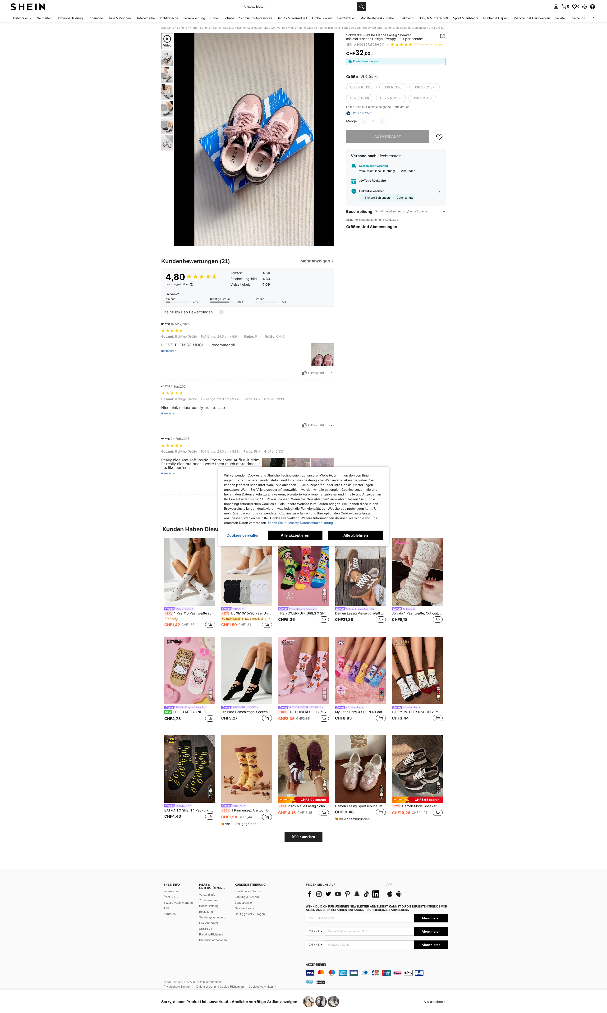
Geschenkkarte (244, 908)
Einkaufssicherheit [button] (372, 191)
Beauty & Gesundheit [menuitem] (292, 18)
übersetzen (168, 351)
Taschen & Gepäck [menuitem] (496, 18)
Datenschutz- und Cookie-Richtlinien (220, 986)
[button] (584, 6)
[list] (344, 894)
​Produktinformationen (213, 940)
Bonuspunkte (243, 902)
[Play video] (254, 139)
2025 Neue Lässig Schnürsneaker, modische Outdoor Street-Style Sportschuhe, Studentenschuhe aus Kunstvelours (304, 806)
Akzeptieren (316, 964)
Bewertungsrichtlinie (177, 284)
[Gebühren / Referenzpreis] (372, 53)
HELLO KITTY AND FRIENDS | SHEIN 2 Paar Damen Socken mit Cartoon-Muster (190, 712)
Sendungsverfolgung (212, 917)
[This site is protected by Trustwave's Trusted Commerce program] (309, 982)
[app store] (389, 896)
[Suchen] (361, 6)
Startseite (167, 27)
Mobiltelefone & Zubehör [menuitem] (377, 18)
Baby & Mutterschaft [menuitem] (433, 18)
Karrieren (170, 914)
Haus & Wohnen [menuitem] (119, 18)
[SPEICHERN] (439, 136)
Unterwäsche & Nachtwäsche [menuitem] (157, 18)
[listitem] (189, 583)
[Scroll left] (587, 18)
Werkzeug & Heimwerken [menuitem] (532, 18)
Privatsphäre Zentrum (177, 986)
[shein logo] (28, 6)
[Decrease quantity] (364, 121)
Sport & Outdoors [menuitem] (465, 18)
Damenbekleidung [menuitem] (69, 18)
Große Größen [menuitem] (322, 18)
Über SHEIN (171, 897)
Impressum (171, 891)
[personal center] (556, 6)
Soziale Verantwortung (178, 902)
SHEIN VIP (206, 928)
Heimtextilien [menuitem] (346, 18)
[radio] (361, 87)
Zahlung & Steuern (247, 897)
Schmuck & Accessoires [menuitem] (255, 18)
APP (389, 884)
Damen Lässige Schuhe (252, 27)
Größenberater (208, 923)
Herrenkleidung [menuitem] (194, 18)
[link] (565, 6)
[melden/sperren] (331, 373)
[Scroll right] (593, 18)
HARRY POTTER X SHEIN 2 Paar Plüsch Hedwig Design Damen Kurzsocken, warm (417, 712)
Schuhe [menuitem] (229, 18)
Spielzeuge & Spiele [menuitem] (583, 18)
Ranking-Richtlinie (211, 934)
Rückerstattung (209, 906)
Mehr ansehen (303, 837)
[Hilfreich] (304, 373)
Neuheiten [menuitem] (44, 18)
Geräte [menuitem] (560, 18)
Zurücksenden (208, 900)
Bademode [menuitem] (95, 18)
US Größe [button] (367, 76)
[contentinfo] (377, 973)
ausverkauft (387, 136)
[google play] (398, 896)
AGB (167, 908)
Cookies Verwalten (261, 986)
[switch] (219, 312)
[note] (240, 823)
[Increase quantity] (382, 121)
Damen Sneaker (223, 27)
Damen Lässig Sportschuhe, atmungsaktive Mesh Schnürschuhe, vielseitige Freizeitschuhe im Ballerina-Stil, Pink (360, 806)
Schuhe (182, 27)
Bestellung (206, 911)
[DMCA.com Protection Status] (321, 982)
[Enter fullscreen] (329, 242)
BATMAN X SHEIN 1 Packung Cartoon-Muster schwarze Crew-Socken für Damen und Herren (189, 810)
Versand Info (207, 894)
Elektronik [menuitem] (407, 18)
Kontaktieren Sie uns (248, 891)
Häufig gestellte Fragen (250, 914)
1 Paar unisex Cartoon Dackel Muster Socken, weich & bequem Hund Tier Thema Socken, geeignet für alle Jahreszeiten (247, 810)
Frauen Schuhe (200, 27)
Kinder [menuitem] (214, 18)
